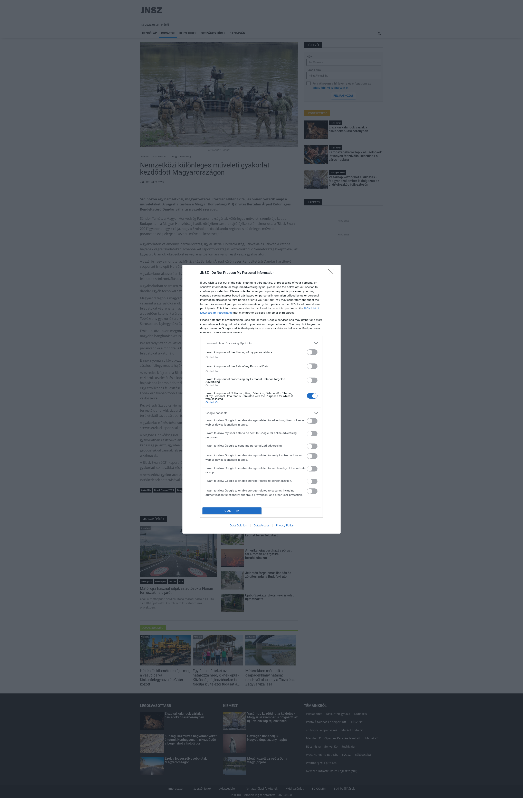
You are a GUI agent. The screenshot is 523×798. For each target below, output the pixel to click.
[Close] (332, 273)
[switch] (312, 352)
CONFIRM (232, 510)
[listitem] (261, 343)
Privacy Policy (285, 525)
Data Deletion (238, 525)
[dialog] (261, 399)
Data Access (261, 525)
